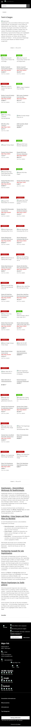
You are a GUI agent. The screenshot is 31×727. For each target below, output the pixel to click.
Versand (20, 720)
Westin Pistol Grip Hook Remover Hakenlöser (7, 323)
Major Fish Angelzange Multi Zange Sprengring (7, 464)
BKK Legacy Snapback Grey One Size (22, 96)
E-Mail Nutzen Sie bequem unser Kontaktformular (6, 654)
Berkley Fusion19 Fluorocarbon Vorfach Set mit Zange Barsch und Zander (7, 67)
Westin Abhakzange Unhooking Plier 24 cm (7, 238)
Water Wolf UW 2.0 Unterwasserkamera (6, 380)
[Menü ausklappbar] (2, 1)
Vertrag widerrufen (16, 717)
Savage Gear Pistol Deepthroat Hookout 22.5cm (22, 210)
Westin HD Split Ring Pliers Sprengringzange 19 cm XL (7, 295)
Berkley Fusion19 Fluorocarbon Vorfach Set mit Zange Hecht (23, 67)
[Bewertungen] (3, 383)
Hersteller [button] (3, 615)
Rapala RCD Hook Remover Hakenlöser (22, 153)
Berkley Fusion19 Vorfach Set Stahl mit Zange (7, 96)
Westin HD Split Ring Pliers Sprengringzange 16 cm (23, 266)
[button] (23, 1)
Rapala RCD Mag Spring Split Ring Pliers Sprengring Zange (7, 181)
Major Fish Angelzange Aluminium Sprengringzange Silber (23, 435)
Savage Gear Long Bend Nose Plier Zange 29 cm (7, 435)
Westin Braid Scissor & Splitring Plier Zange (7, 266)
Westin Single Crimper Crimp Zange (6, 352)
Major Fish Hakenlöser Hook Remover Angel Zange (22, 464)
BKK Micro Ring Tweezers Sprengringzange (5, 124)
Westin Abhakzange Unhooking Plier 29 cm (22, 238)
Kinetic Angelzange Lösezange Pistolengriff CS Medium (23, 380)
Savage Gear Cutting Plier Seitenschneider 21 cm (23, 407)
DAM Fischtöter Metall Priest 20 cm (22, 124)
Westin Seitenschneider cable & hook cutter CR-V (23, 323)
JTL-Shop (18, 724)
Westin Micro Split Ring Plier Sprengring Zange (22, 295)
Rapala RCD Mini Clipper (23, 180)
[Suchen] (28, 6)
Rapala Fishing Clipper (7, 152)
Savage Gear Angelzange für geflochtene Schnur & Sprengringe (7, 407)
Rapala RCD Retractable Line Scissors (7, 209)
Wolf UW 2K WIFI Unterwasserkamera (22, 352)
